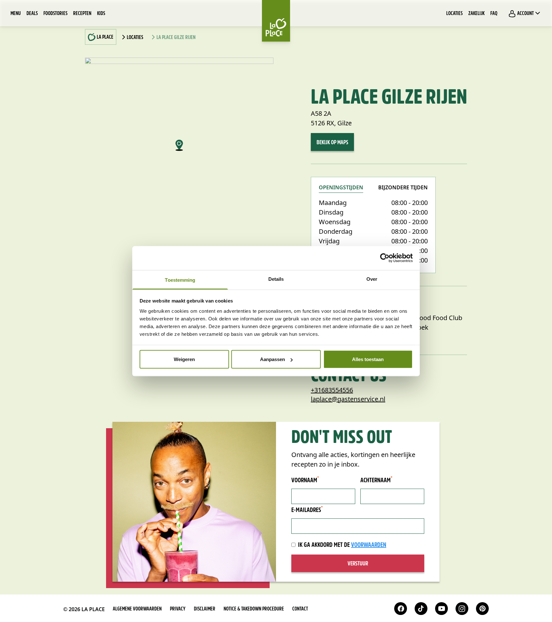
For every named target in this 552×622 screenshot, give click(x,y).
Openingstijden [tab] (341, 188)
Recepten (82, 13)
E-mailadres (307, 510)
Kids (101, 13)
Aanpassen (272, 359)
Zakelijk (476, 13)
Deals (32, 13)
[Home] (276, 21)
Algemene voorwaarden (137, 609)
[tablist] (373, 191)
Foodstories (55, 13)
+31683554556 (332, 390)
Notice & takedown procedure (254, 609)
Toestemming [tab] (180, 279)
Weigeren (184, 359)
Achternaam (376, 480)
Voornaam (305, 480)
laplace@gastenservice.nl (348, 399)
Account (525, 13)
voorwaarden (368, 545)
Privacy (178, 609)
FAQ (493, 13)
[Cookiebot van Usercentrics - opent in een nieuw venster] (385, 258)
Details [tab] (276, 278)
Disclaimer (204, 609)
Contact (300, 609)
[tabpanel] (373, 231)
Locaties (454, 13)
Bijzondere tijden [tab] (403, 188)
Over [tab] (371, 278)
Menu (16, 13)
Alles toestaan (368, 359)
